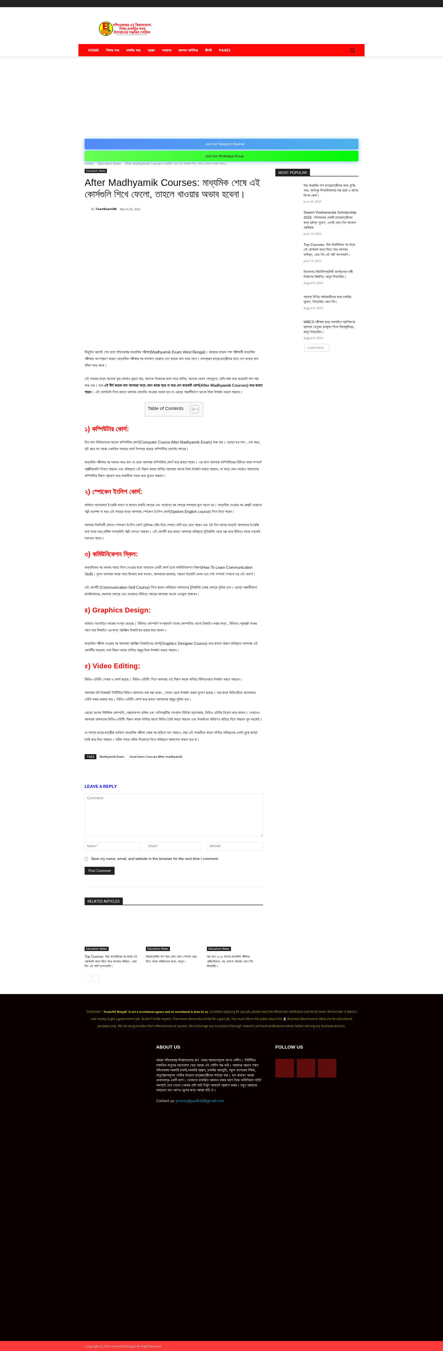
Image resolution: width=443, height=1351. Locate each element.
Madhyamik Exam (111, 756)
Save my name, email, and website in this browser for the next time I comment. (155, 859)
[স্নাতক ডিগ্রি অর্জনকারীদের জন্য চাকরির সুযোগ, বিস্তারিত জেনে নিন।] (287, 303)
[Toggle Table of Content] (192, 409)
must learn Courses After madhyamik (155, 756)
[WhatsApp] (145, 222)
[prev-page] (88, 978)
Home (89, 163)
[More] (180, 222)
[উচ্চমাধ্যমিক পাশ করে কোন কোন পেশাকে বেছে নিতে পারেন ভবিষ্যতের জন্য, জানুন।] (174, 931)
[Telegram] (341, 4)
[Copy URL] (169, 222)
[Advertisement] (221, 95)
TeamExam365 (106, 209)
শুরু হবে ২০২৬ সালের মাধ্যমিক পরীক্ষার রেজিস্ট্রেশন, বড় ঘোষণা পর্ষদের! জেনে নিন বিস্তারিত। (230, 961)
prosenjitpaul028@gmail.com (200, 1100)
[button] (352, 50)
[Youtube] (355, 4)
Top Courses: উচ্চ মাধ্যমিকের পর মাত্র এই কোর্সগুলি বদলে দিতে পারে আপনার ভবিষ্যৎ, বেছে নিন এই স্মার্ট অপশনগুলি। (111, 961)
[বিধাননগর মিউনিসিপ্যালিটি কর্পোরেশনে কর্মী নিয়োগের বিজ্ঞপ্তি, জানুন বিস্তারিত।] (287, 278)
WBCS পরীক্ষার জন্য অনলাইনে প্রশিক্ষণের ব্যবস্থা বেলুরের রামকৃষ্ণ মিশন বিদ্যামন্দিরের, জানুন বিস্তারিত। (329, 327)
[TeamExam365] (88, 209)
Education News (109, 163)
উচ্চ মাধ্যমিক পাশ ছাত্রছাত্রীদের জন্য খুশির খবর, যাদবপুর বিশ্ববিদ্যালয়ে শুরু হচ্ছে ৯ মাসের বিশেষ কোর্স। (331, 190)
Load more (315, 347)
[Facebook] (334, 4)
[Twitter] (348, 4)
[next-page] (96, 978)
